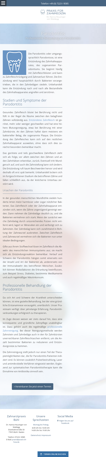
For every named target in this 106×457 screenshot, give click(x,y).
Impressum (46, 435)
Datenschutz (36, 435)
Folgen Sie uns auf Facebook (65, 421)
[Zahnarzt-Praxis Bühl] (53, 14)
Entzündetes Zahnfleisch (42, 120)
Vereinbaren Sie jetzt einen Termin (33, 386)
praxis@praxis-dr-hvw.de (19, 440)
